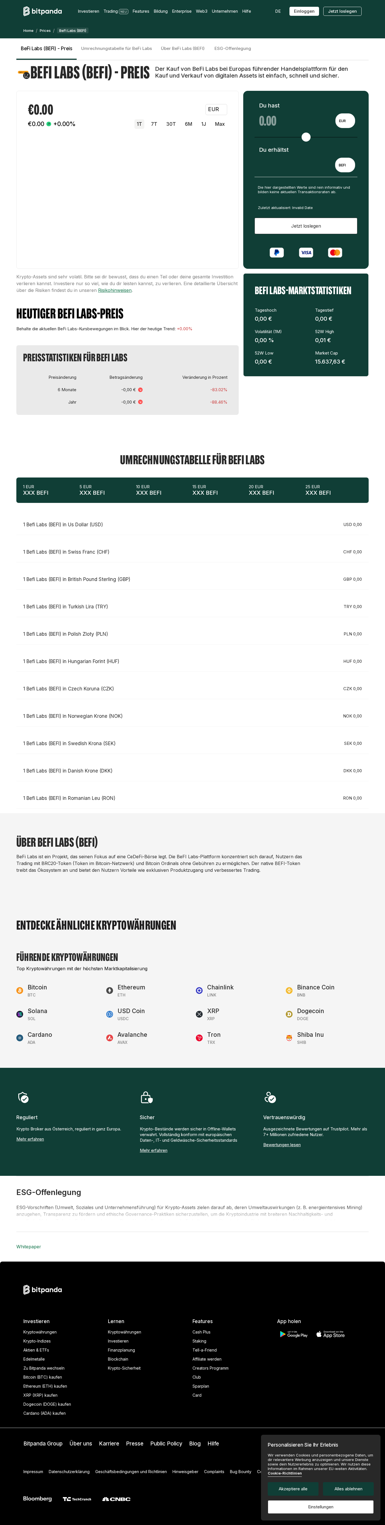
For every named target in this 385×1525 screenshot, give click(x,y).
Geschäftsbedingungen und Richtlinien (131, 1471)
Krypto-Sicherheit (124, 1368)
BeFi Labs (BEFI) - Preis (46, 48)
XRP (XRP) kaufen (40, 1395)
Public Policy (166, 1443)
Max (220, 124)
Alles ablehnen (348, 1488)
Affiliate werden (207, 1359)
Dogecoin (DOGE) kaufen (47, 1404)
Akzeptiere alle (293, 1488)
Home (28, 30)
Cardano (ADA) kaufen (44, 1413)
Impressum (33, 1471)
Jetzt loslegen (342, 11)
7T (154, 124)
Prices (45, 30)
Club (197, 1377)
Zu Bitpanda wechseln (44, 1368)
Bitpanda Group (43, 1443)
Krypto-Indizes (37, 1341)
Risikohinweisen (115, 290)
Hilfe (213, 1443)
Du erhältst (274, 149)
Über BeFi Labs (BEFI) (183, 48)
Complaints (214, 1471)
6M (188, 124)
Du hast (269, 105)
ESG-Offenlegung (232, 48)
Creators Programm (211, 1368)
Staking (199, 1341)
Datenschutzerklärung (69, 1471)
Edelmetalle (34, 1359)
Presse (134, 1443)
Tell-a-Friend (205, 1350)
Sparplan (201, 1386)
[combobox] (345, 120)
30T (171, 124)
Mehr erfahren (30, 1139)
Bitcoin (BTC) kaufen (42, 1377)
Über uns (80, 1443)
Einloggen (304, 11)
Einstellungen (320, 1506)
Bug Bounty (240, 1471)
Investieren (118, 1341)
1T (139, 124)
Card (197, 1395)
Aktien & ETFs (36, 1350)
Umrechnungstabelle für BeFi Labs (116, 48)
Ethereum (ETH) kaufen (45, 1386)
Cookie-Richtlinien (285, 1473)
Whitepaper (28, 1246)
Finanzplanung (121, 1350)
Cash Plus (202, 1332)
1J (203, 124)
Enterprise (182, 11)
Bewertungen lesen (282, 1144)
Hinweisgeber (185, 1471)
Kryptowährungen (40, 1332)
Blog (195, 1443)
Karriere (109, 1443)
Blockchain (118, 1359)
